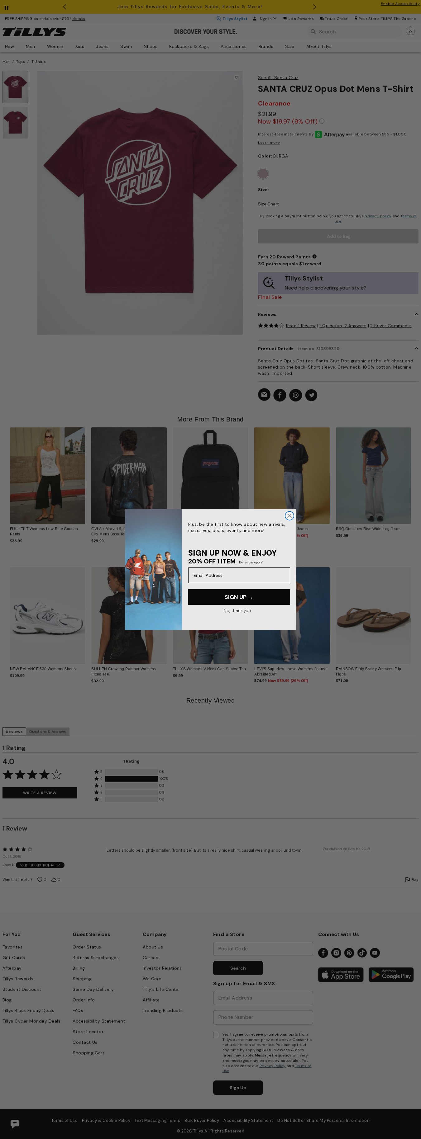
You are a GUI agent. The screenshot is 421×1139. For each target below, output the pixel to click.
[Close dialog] (289, 515)
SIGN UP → (239, 597)
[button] (415, 472)
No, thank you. (237, 610)
